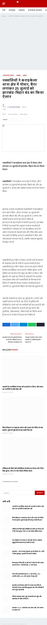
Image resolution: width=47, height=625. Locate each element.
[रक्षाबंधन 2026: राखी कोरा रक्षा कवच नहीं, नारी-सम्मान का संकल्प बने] (6, 610)
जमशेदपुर (12, 10)
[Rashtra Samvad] (23, 3)
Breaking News (8, 75)
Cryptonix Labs (32, 624)
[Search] (44, 3)
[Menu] (3, 3)
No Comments (13, 114)
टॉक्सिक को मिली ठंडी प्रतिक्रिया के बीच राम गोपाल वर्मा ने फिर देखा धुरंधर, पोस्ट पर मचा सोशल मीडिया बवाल (23, 469)
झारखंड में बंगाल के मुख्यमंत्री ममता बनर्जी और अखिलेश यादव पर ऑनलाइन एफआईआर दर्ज (12, 339)
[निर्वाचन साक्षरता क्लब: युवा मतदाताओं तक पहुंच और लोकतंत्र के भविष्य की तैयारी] (6, 598)
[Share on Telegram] (20, 119)
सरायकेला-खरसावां (35, 10)
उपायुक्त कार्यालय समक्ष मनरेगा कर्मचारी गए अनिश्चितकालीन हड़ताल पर (33, 339)
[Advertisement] (23, 44)
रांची (3, 10)
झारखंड (24, 75)
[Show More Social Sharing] (29, 119)
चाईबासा (22, 10)
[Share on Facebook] (11, 119)
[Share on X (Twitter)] (15, 119)
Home (4, 16)
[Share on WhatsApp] (24, 119)
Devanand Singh (14, 107)
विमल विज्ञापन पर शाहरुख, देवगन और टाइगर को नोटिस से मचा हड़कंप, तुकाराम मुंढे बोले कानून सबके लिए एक (22, 428)
